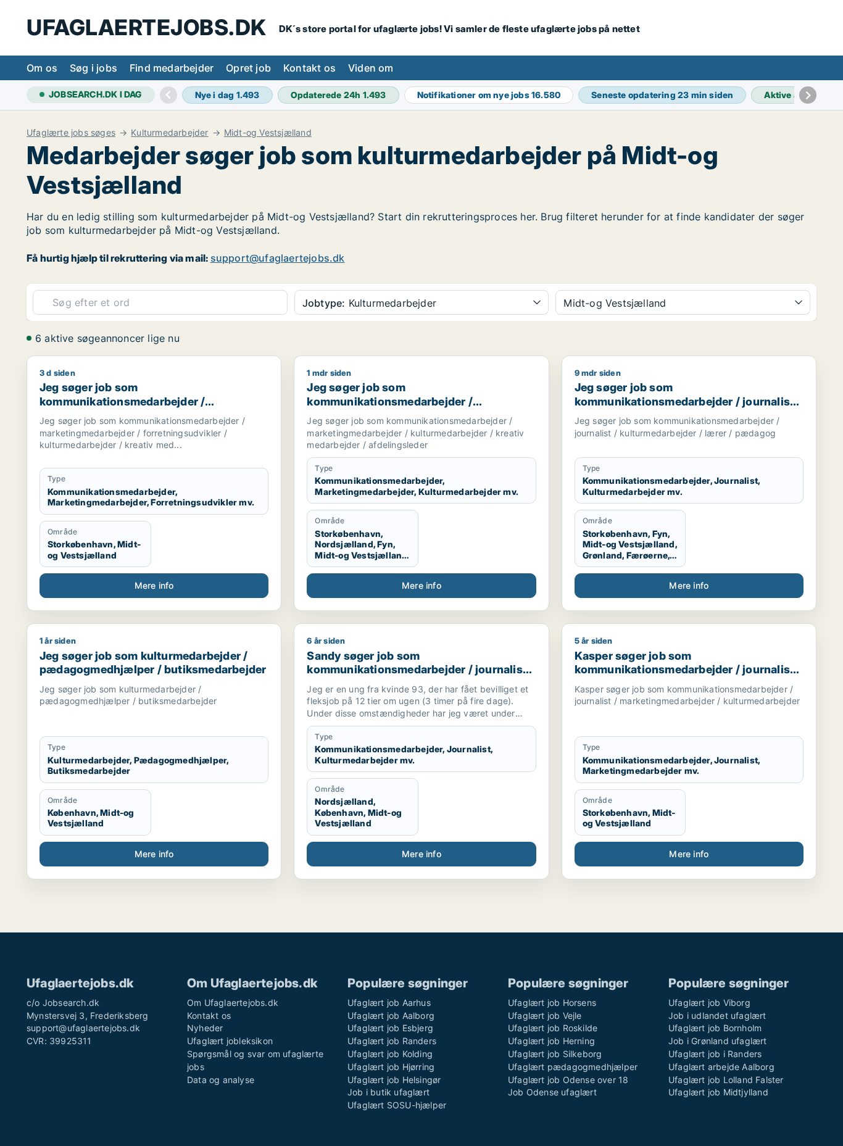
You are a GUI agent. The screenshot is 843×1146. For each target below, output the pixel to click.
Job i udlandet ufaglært (717, 1015)
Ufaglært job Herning (551, 1041)
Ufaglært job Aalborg (390, 1015)
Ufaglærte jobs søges (71, 133)
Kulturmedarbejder (169, 133)
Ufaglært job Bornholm (715, 1028)
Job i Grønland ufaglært (717, 1041)
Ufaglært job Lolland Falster (726, 1079)
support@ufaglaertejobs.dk (277, 258)
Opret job (248, 68)
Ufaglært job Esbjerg (390, 1028)
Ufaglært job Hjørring (390, 1066)
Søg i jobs (93, 68)
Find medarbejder (172, 68)
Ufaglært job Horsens (552, 1002)
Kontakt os (309, 68)
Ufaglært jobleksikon (230, 1041)
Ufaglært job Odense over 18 (568, 1079)
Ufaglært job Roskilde (552, 1028)
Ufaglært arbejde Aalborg (721, 1066)
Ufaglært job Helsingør (394, 1079)
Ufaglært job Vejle (545, 1015)
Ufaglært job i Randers (715, 1053)
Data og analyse (220, 1079)
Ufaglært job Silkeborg (555, 1053)
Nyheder (205, 1028)
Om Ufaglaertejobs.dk (232, 1002)
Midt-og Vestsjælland (268, 133)
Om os (42, 68)
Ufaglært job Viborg (709, 1002)
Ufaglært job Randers (391, 1041)
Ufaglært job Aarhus (389, 1002)
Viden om (371, 68)
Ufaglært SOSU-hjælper (396, 1105)
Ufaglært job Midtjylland (718, 1092)
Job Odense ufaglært (552, 1092)
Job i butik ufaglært (388, 1092)
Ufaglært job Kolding (390, 1053)
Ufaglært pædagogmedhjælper (572, 1066)
